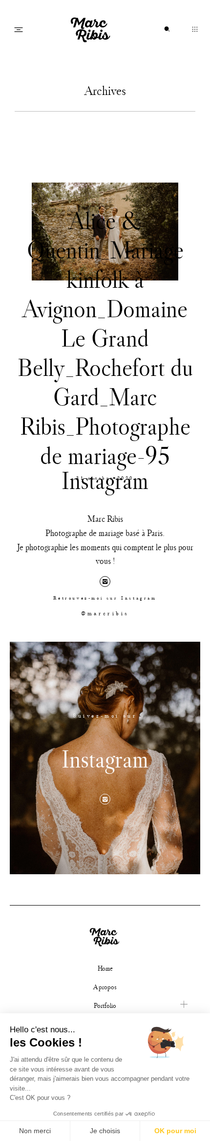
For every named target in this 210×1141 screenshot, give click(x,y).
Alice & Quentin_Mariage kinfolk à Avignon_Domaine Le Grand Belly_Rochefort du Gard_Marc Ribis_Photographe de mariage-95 (105, 337)
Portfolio (105, 1005)
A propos (105, 986)
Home (105, 968)
